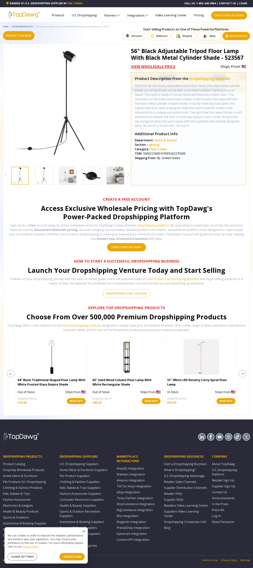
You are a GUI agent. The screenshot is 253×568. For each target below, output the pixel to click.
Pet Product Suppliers (75, 476)
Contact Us (219, 492)
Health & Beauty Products (21, 511)
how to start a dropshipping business (173, 279)
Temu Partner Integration (135, 498)
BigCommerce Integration (135, 510)
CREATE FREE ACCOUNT (229, 15)
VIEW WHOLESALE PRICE (153, 66)
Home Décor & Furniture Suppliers (84, 470)
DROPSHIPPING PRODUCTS (22, 26)
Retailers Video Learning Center (186, 505)
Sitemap (245, 560)
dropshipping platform (153, 225)
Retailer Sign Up (223, 480)
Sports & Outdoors (16, 517)
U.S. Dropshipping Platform (224, 472)
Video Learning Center (171, 15)
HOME (5, 26)
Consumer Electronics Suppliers (82, 500)
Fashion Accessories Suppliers (80, 494)
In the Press (220, 504)
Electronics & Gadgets (18, 505)
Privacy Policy (30, 546)
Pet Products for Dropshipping (24, 482)
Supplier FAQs (173, 500)
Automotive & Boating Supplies (24, 523)
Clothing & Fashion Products (22, 488)
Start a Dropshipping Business (185, 464)
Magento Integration (131, 522)
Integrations (136, 15)
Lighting (153, 145)
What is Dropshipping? (180, 470)
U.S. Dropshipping (84, 15)
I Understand (72, 556)
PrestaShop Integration (133, 528)
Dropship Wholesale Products (23, 470)
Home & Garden (165, 140)
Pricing (199, 15)
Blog (167, 528)
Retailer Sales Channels (180, 482)
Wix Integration (127, 516)
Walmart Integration (131, 474)
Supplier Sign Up (223, 486)
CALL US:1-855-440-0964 (200, 3)
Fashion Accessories (17, 500)
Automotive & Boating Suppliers (82, 522)
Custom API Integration (133, 540)
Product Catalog (14, 464)
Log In (216, 516)
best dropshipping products (81, 325)
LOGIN (243, 3)
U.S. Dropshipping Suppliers (79, 464)
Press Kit (218, 510)
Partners (110, 15)
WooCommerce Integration (136, 504)
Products (58, 15)
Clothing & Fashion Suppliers (80, 482)
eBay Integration (128, 492)
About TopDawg (223, 464)
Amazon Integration (131, 480)
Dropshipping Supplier (209, 78)
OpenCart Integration (132, 534)
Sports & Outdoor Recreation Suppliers (80, 513)
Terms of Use (210, 560)
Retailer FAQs (173, 494)
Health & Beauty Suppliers (78, 505)
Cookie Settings (22, 556)
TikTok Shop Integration (134, 486)
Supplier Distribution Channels (185, 488)
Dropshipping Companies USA (185, 522)
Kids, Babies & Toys (16, 494)
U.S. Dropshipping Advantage (184, 476)
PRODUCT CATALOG (18, 35)
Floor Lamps (158, 149)
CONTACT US (227, 3)
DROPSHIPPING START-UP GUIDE (126, 293)
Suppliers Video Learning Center (181, 513)
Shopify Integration (130, 468)
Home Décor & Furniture (20, 476)
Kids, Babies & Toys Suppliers (80, 488)
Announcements (223, 498)
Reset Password (223, 522)
